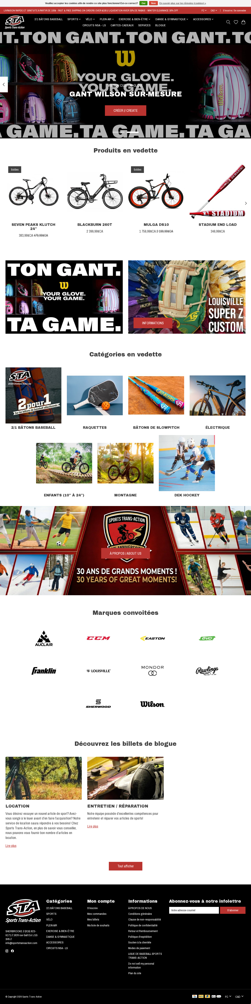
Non (153, 3)
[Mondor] (152, 671)
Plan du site (134, 973)
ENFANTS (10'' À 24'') (64, 495)
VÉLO (49, 919)
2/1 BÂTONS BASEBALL (49, 19)
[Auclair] (43, 638)
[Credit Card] (194, 997)
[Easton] (152, 638)
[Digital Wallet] (216, 997)
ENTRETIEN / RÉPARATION (117, 806)
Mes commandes (96, 914)
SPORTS (51, 914)
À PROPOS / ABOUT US (125, 553)
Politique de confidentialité (142, 925)
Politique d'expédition (140, 937)
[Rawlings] (207, 671)
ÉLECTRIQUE (218, 428)
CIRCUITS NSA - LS (94, 25)
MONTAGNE (125, 495)
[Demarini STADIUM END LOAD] (218, 192)
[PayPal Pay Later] (207, 997)
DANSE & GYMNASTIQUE (60, 937)
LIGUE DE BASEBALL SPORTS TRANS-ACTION (145, 956)
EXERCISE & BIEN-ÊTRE (60, 931)
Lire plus (10, 845)
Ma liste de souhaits (98, 925)
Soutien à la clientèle (139, 942)
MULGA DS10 (156, 225)
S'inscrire (92, 908)
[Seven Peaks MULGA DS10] (156, 192)
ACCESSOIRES (55, 942)
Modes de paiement (139, 948)
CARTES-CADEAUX (122, 25)
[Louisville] (98, 671)
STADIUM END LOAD (218, 225)
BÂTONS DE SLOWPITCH (156, 428)
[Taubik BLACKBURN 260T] (95, 192)
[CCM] (98, 638)
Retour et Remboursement (143, 931)
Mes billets (93, 919)
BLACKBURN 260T (94, 225)
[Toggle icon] (228, 22)
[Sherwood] (98, 704)
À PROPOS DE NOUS (140, 908)
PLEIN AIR (51, 925)
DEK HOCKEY (187, 495)
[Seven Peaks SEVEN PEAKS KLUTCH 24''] (33, 192)
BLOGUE (160, 25)
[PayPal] (201, 997)
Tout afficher (125, 866)
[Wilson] (152, 704)
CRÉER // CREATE (126, 110)
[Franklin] (43, 671)
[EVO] (207, 638)
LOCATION (17, 806)
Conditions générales (140, 914)
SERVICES (144, 25)
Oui (143, 3)
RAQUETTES (95, 428)
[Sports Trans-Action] (15, 22)
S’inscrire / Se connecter (234, 10)
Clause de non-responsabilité (144, 919)
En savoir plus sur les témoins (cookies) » (182, 3)
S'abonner (232, 910)
